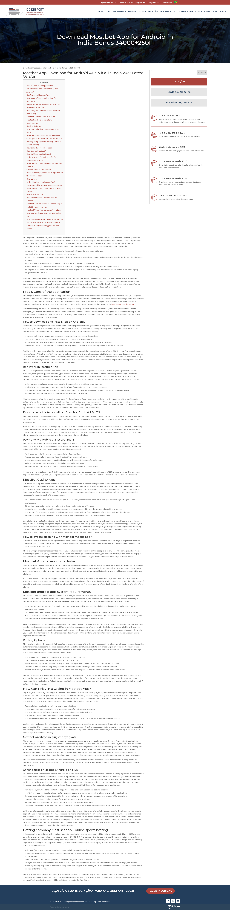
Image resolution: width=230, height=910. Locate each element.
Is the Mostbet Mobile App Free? (40, 182)
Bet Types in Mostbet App (38, 95)
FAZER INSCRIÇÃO (160, 890)
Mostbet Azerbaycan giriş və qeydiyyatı (43, 135)
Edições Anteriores (107, 3)
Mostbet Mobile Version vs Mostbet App (44, 185)
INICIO (100, 11)
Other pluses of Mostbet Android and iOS (44, 138)
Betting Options (33, 126)
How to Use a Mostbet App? (38, 154)
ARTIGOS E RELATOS (136, 11)
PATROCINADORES (167, 11)
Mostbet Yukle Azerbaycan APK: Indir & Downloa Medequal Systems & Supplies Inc (43, 213)
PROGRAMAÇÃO (119, 11)
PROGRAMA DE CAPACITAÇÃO (188, 11)
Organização (154, 3)
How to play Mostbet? (36, 151)
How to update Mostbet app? (39, 148)
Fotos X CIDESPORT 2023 (214, 11)
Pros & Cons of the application (39, 86)
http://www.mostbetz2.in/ (122, 304)
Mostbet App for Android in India (40, 117)
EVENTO (108, 11)
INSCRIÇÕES (153, 11)
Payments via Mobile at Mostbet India (43, 104)
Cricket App (31, 179)
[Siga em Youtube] (178, 901)
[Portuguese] (177, 3)
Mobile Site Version (34, 194)
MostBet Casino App (35, 107)
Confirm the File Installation (38, 170)
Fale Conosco (167, 3)
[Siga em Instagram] (173, 901)
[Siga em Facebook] (168, 901)
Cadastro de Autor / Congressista (132, 3)
